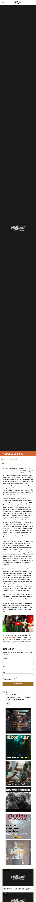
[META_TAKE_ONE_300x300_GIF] (18, 788)
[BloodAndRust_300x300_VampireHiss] (18, 735)
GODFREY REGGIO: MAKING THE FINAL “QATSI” (16, 889)
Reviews (5, 893)
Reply (8, 703)
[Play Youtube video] (18, 623)
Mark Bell (6, 459)
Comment (5, 658)
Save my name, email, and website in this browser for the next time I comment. (18, 678)
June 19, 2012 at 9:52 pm (12, 695)
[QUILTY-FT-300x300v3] (18, 814)
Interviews (6, 869)
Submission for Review (9, 637)
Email (4, 672)
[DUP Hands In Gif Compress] (18, 841)
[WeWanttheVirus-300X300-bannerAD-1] (18, 762)
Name (4, 666)
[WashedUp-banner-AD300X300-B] (18, 709)
